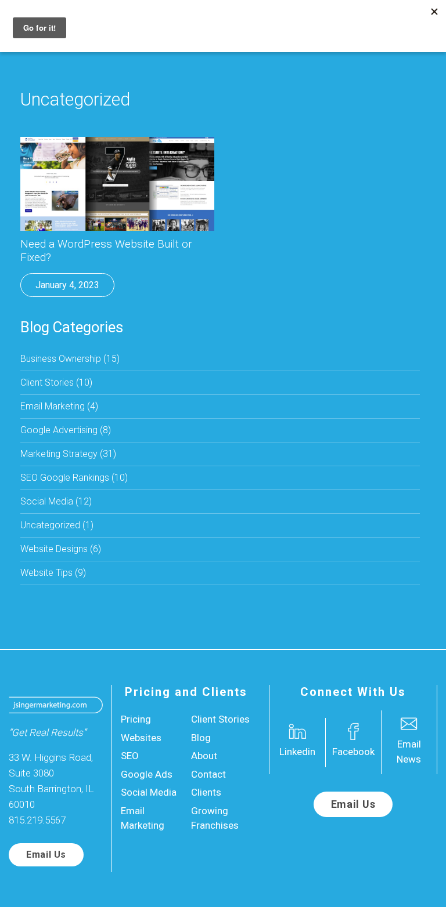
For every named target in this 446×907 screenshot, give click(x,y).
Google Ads (146, 774)
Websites (141, 737)
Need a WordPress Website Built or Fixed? (106, 251)
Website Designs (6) (60, 548)
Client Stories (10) (56, 382)
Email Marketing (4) (59, 406)
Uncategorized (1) (56, 525)
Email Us (46, 854)
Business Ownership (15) (70, 358)
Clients (206, 792)
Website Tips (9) (53, 572)
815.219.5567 (37, 820)
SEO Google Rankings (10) (74, 477)
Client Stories (220, 719)
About (204, 755)
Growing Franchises (215, 818)
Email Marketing (142, 818)
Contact (208, 774)
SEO (130, 755)
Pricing (136, 719)
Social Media (149, 792)
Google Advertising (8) (65, 430)
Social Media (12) (56, 501)
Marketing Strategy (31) (68, 453)
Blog (201, 737)
